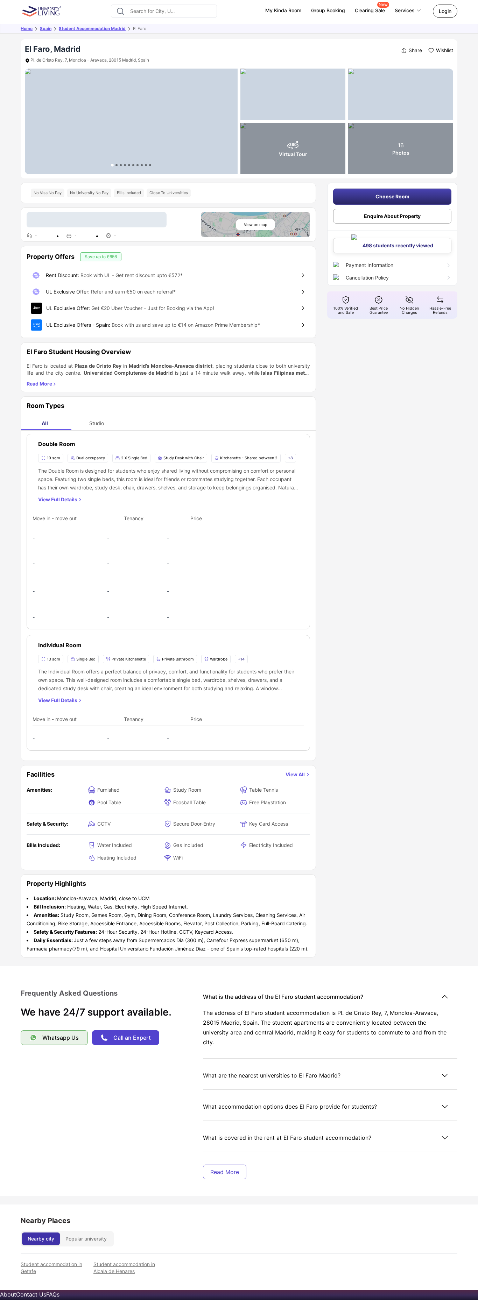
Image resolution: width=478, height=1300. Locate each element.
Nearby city (41, 1239)
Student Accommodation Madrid (92, 28)
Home (27, 28)
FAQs (52, 1294)
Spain (45, 28)
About (8, 1294)
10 (150, 165)
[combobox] (164, 11)
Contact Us (31, 1294)
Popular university (86, 1239)
